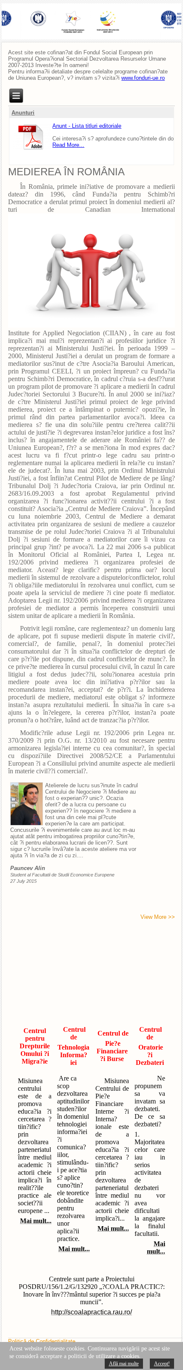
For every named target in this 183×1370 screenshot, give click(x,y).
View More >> (157, 917)
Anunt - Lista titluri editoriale (86, 123)
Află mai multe (124, 1364)
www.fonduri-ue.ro (143, 78)
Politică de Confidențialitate (41, 1341)
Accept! (162, 1364)
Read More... (68, 142)
